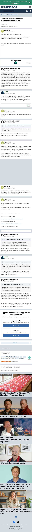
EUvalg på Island (5, 356)
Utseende (9, 525)
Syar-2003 (7, 142)
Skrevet (9, 31)
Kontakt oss (26, 525)
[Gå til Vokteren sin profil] (29, 357)
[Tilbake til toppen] (16, 517)
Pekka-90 (4, 24)
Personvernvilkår (18, 525)
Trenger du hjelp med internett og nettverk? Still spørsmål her (15, 2)
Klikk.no (21, 528)
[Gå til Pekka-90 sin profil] (2, 31)
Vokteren (4, 358)
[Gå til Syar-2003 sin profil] (2, 142)
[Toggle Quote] (2, 126)
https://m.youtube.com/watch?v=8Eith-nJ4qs (11, 223)
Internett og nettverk (12, 26)
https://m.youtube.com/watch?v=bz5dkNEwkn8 (12, 218)
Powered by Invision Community (16, 529)
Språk (3, 525)
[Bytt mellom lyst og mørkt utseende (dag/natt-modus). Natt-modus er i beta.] (21, 526)
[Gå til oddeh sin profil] (2, 92)
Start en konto (16, 325)
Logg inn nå (16, 335)
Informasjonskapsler (15, 526)
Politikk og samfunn (19, 358)
